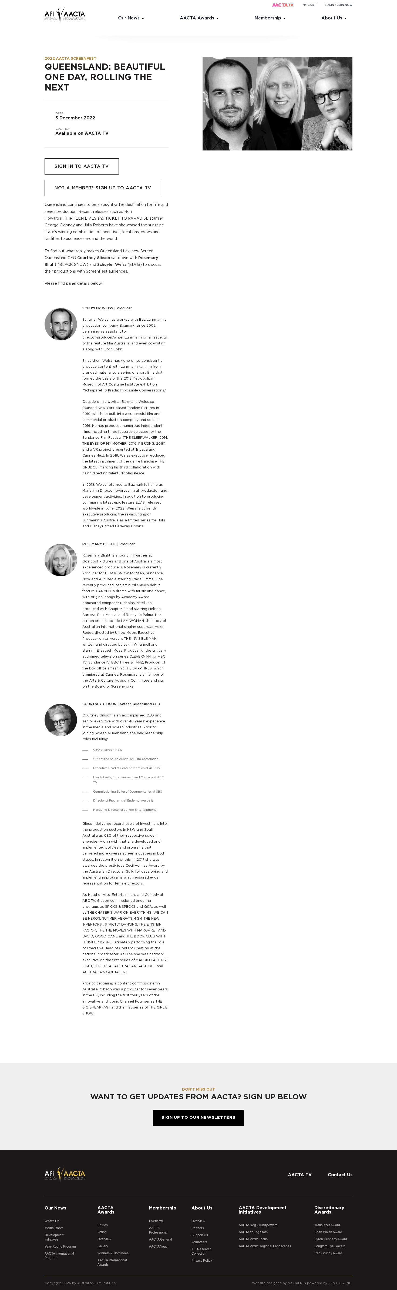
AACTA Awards (197, 18)
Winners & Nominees (113, 1253)
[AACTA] (65, 15)
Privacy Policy (201, 1260)
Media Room (54, 1228)
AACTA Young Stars (253, 1232)
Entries (102, 1225)
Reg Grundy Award (328, 1253)
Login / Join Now (338, 5)
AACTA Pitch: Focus (253, 1239)
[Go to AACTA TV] (283, 5)
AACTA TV (300, 1175)
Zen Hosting (340, 1283)
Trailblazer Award (327, 1225)
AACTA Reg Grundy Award (258, 1225)
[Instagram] (338, 1162)
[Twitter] (327, 1162)
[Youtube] (348, 1162)
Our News (129, 18)
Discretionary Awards (329, 1210)
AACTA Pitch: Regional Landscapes (265, 1246)
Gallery (102, 1246)
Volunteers (199, 1242)
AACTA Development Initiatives (263, 1210)
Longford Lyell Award (329, 1246)
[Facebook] (316, 1162)
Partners (197, 1228)
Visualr (295, 1283)
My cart (309, 5)
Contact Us (340, 1175)
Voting (102, 1232)
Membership (268, 18)
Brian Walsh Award (328, 1232)
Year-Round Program (60, 1246)
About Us (331, 18)
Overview (104, 1239)
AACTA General (160, 1239)
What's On (52, 1221)
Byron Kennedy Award (330, 1239)
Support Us (199, 1235)
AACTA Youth (159, 1246)
